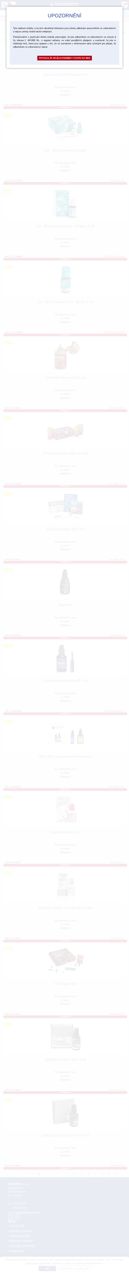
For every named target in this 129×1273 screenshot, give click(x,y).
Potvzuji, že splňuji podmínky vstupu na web (64, 58)
